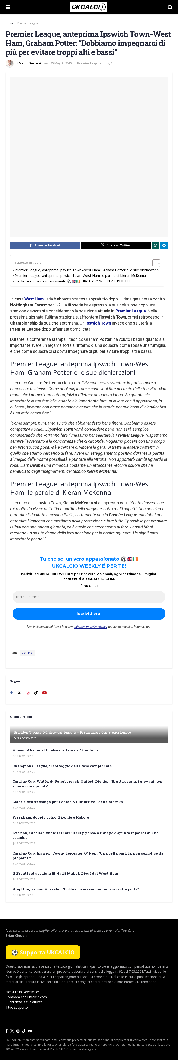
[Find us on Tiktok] (36, 693)
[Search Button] (170, 7)
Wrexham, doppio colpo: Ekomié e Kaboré (51, 817)
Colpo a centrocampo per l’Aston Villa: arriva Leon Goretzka (68, 801)
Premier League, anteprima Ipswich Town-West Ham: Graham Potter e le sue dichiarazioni (87, 270)
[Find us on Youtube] (44, 693)
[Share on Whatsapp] (155, 245)
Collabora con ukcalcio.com (26, 997)
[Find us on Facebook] (11, 693)
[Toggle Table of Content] (154, 263)
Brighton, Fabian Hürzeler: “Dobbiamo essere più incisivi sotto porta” (76, 889)
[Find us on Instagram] (27, 693)
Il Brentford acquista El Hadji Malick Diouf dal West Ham (65, 873)
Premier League (27, 23)
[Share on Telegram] (164, 245)
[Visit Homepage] (88, 7)
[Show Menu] (8, 7)
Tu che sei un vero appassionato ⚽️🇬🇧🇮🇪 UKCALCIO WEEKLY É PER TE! (72, 281)
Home (10, 23)
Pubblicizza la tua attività (24, 1002)
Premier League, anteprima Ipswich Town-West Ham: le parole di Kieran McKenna (80, 275)
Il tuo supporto (17, 1007)
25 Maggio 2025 (61, 63)
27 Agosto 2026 (26, 738)
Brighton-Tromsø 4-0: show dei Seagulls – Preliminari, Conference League (72, 732)
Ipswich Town (98, 323)
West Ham (34, 299)
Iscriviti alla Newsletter (22, 992)
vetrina (27, 653)
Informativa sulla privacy (90, 626)
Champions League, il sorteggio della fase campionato (62, 765)
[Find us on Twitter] (19, 693)
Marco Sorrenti (30, 63)
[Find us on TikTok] (23, 1031)
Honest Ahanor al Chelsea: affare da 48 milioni (55, 750)
